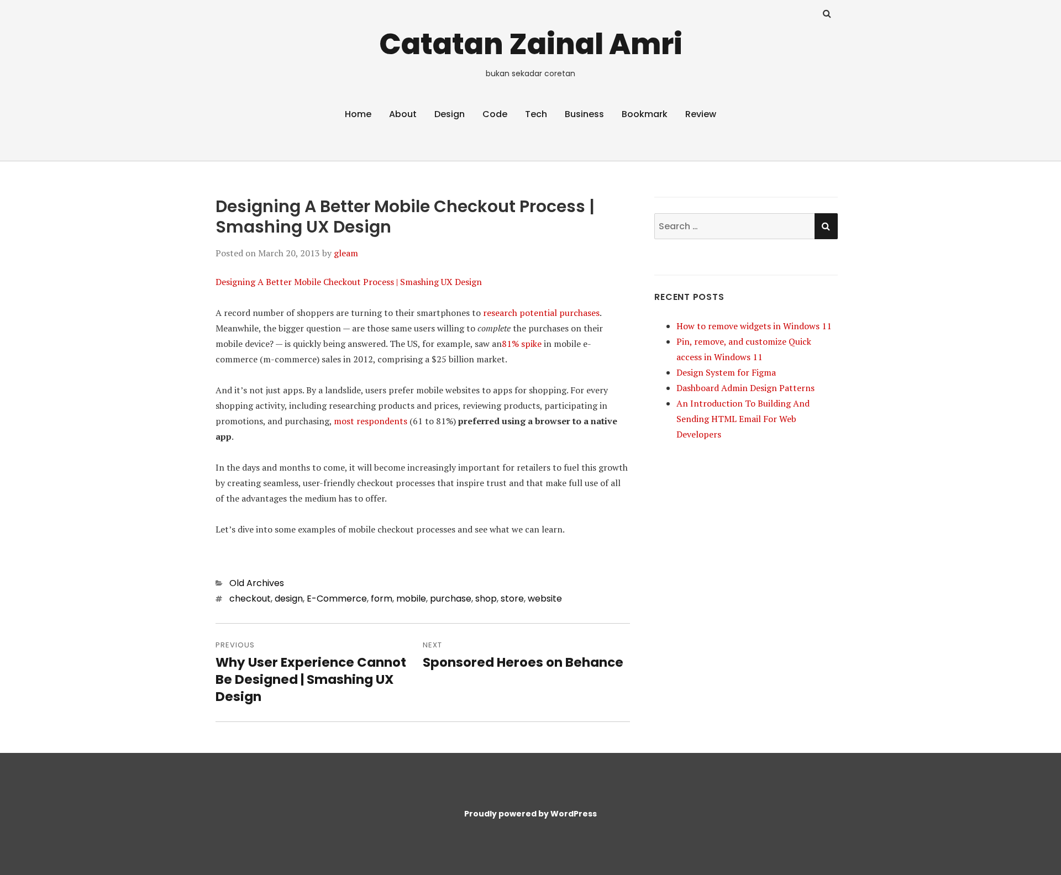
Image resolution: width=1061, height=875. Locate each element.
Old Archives (256, 583)
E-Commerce (337, 598)
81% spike (522, 344)
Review (700, 114)
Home (358, 114)
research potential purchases (541, 313)
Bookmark (645, 114)
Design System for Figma (726, 372)
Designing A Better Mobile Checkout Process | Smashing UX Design (349, 282)
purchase (450, 598)
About (403, 114)
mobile (411, 598)
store (512, 598)
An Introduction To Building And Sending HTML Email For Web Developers (743, 418)
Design (449, 114)
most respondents (370, 421)
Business (584, 114)
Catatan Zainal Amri (530, 44)
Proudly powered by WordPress (530, 813)
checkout (250, 598)
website (545, 598)
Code (494, 114)
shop (486, 598)
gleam (346, 253)
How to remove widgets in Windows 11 (754, 326)
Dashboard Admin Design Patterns (745, 388)
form (381, 598)
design (289, 598)
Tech (536, 114)
